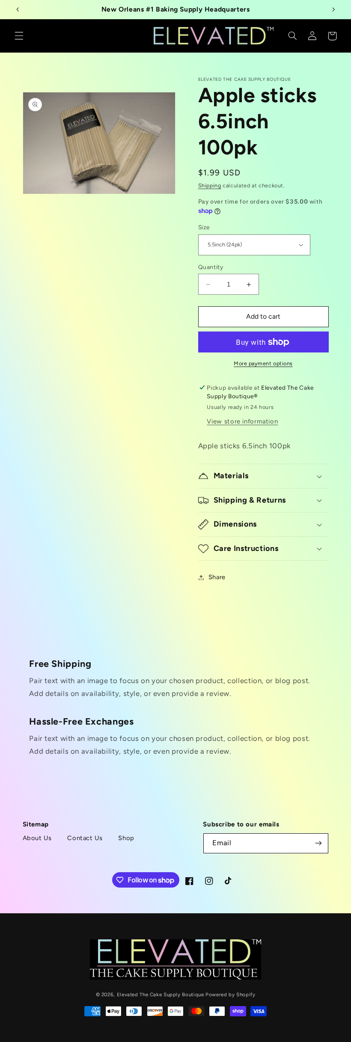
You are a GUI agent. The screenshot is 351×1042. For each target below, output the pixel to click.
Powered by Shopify (230, 995)
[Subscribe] (318, 843)
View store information (242, 421)
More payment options (263, 363)
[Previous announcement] (17, 9)
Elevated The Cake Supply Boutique (160, 995)
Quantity (210, 266)
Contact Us (84, 838)
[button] (19, 36)
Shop (126, 838)
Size (204, 227)
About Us (37, 838)
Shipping (209, 185)
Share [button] (217, 577)
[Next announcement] (333, 9)
